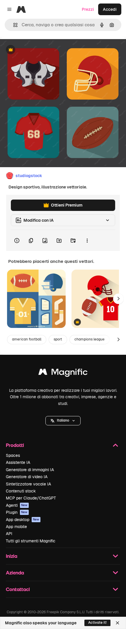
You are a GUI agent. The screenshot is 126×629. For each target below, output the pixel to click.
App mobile (16, 526)
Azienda (15, 572)
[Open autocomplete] (13, 25)
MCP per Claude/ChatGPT (31, 498)
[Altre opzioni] (87, 240)
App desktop (22, 519)
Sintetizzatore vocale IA (28, 484)
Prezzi (88, 9)
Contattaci (18, 589)
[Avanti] (118, 299)
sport (58, 339)
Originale (38, 50)
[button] (63, 420)
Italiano (63, 420)
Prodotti (15, 445)
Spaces (13, 455)
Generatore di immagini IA (30, 469)
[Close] (117, 622)
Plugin (17, 512)
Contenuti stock (21, 491)
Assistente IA (18, 462)
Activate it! (97, 622)
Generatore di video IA (26, 476)
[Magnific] (63, 373)
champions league (89, 339)
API (9, 533)
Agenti (17, 505)
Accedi (110, 9)
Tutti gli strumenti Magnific (30, 541)
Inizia (11, 556)
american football (26, 339)
